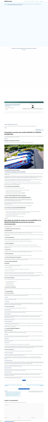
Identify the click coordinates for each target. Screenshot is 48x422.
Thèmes (25, 1)
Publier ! (28, 1)
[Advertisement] (24, 95)
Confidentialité (41, 1)
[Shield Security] (1, 420)
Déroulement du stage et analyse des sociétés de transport (35, 385)
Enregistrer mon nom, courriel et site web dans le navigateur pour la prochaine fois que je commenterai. (18, 420)
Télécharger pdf (32, 1)
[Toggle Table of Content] (42, 130)
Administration (24, 49)
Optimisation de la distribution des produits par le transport (13, 385)
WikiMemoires (8, 1)
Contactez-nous (37, 1)
